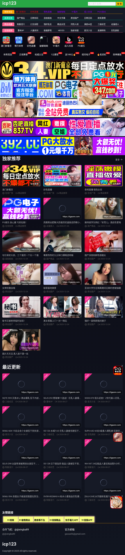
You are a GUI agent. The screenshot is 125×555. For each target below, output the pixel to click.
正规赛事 (23, 54)
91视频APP (87, 520)
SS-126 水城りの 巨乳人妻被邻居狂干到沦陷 (64, 431)
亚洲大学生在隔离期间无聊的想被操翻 (103, 288)
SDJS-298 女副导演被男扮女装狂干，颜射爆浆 (24, 463)
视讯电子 (86, 54)
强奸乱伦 (48, 24)
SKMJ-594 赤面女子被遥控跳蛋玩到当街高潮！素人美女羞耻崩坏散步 (35, 496)
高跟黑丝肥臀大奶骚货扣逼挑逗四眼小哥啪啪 (64, 222)
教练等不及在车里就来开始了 (48, 520)
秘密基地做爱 (49, 288)
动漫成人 (115, 24)
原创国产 (75, 18)
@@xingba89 (8, 534)
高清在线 (8, 18)
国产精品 (21, 18)
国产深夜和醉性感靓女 (95, 255)
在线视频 (8, 30)
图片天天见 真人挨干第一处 (15, 353)
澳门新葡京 (7, 189)
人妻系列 (34, 30)
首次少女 (88, 30)
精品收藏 (8, 24)
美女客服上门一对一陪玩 (55, 321)
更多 (117, 159)
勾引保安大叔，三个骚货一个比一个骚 (20, 255)
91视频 (10, 520)
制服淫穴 (21, 24)
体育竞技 (8, 54)
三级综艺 (102, 24)
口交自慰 (34, 24)
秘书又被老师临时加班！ (14, 321)
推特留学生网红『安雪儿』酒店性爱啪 (103, 222)
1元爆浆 (55, 54)
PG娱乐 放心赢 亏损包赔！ (14, 222)
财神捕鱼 (117, 54)
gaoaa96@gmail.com (75, 534)
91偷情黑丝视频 (26, 520)
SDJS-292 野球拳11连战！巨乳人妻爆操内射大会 (66, 398)
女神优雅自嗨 (8, 288)
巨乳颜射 (115, 30)
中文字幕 (61, 18)
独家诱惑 (75, 30)
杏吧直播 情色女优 (93, 189)
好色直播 (47, 189)
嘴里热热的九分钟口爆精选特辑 (58, 255)
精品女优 (61, 24)
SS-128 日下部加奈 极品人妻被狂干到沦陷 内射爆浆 (67, 463)
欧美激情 (102, 18)
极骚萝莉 (48, 30)
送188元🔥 (70, 54)
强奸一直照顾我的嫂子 (95, 321)
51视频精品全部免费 (59, 520)
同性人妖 (75, 24)
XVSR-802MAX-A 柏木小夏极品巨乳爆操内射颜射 (66, 496)
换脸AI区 (88, 24)
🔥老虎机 (101, 54)
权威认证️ (39, 54)
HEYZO (61, 30)
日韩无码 (88, 18)
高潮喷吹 (102, 30)
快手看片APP (71, 520)
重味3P (21, 30)
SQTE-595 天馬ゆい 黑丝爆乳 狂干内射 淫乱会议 (25, 398)
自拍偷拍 (48, 18)
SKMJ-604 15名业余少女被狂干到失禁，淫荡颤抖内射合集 (30, 431)
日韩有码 (34, 18)
